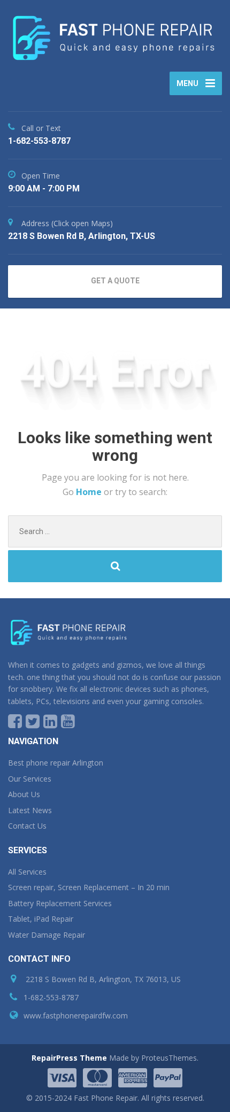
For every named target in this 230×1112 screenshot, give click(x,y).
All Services (27, 872)
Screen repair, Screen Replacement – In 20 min (89, 887)
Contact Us (27, 826)
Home (90, 492)
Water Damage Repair (46, 935)
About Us (24, 794)
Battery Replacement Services (60, 903)
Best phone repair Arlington (55, 763)
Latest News (30, 810)
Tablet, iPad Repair (40, 919)
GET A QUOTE (115, 280)
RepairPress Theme (69, 1058)
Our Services (29, 779)
